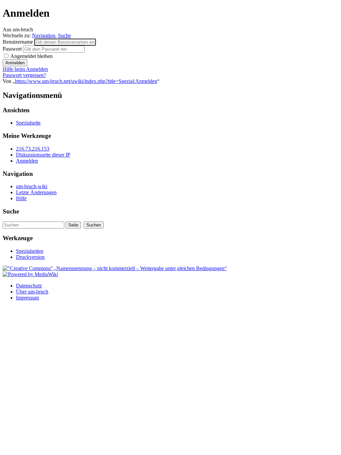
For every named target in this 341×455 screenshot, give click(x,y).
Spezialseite (28, 123)
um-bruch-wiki (31, 186)
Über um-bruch (32, 291)
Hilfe (21, 198)
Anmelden (27, 161)
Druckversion (30, 257)
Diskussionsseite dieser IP (43, 155)
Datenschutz (29, 285)
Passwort (13, 49)
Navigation (43, 35)
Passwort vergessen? (24, 75)
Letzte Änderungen (36, 192)
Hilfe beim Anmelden (25, 69)
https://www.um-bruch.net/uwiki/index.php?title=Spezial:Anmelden (86, 81)
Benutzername (18, 42)
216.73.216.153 (32, 149)
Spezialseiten (29, 251)
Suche (64, 35)
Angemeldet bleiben (31, 56)
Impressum (27, 297)
